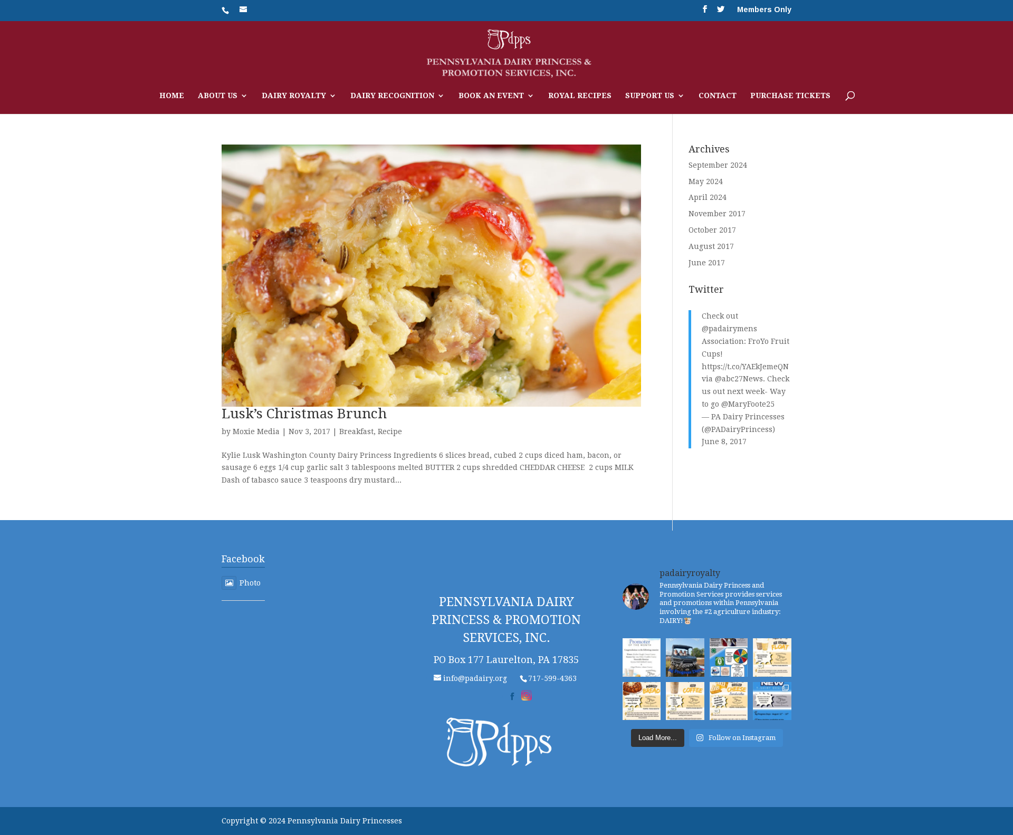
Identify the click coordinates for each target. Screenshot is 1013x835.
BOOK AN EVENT (491, 96)
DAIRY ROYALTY (294, 96)
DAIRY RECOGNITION (392, 96)
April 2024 (708, 197)
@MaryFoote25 (748, 404)
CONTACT (718, 96)
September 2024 (718, 165)
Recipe (390, 431)
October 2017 (712, 230)
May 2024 (706, 181)
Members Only (764, 10)
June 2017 (707, 262)
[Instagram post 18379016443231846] (642, 657)
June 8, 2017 (724, 441)
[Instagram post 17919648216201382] (772, 657)
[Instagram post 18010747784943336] (729, 701)
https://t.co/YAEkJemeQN (745, 366)
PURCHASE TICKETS (790, 96)
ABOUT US (217, 96)
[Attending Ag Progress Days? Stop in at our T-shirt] (772, 701)
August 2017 (711, 246)
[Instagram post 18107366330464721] (642, 701)
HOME (171, 96)
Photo (250, 583)
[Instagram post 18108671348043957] (729, 657)
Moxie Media (256, 431)
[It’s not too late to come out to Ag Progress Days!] (685, 657)
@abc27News (739, 379)
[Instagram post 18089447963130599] (685, 701)
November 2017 (717, 213)
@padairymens (729, 328)
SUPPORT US (649, 96)
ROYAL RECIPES (579, 96)
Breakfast (356, 431)
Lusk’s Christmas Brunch (304, 413)
